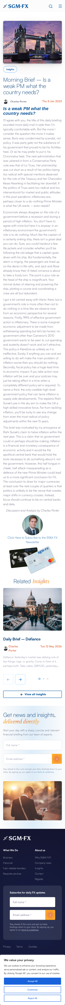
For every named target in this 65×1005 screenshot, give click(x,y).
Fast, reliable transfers (14, 868)
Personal (7, 862)
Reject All (32, 998)
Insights (10, 69)
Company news (43, 862)
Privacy (7, 946)
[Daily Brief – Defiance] (32, 609)
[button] (39, 679)
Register (39, 879)
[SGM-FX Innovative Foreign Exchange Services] (15, 5)
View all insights (35, 694)
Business (8, 857)
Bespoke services (12, 873)
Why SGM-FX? (43, 857)
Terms (19, 946)
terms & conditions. (45, 772)
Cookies (32, 946)
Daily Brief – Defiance (21, 639)
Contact (39, 873)
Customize (32, 989)
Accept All (32, 981)
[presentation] (8, 679)
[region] (32, 980)
